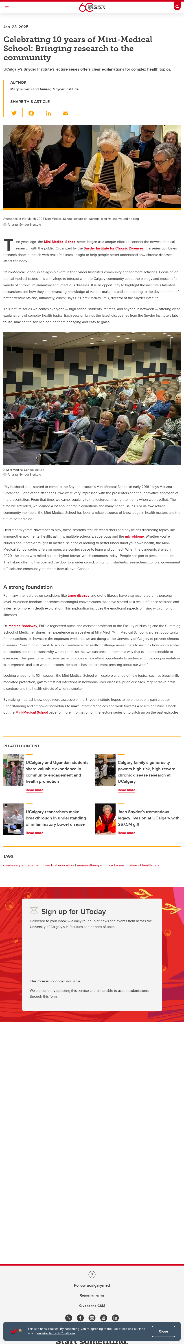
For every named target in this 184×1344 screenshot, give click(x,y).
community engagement (22, 865)
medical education (59, 865)
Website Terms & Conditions (56, 1333)
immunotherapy (89, 865)
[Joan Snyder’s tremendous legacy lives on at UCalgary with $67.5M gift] (105, 819)
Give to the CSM (92, 1305)
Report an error (92, 1295)
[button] (16, 112)
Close (163, 1331)
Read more (34, 789)
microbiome (114, 865)
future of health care (144, 865)
